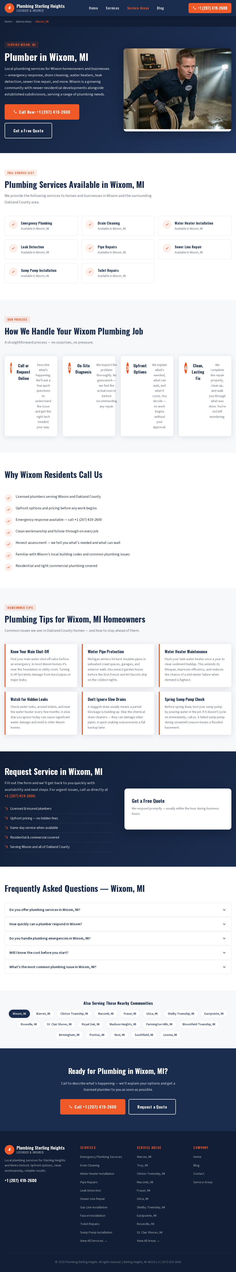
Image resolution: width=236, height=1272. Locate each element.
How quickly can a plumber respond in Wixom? (45, 924)
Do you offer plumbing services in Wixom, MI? (44, 909)
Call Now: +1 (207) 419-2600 (45, 112)
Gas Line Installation (93, 1207)
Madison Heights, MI (123, 1024)
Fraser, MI (130, 1013)
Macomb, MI (106, 1013)
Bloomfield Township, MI (199, 1024)
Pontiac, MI (97, 1035)
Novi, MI (120, 1035)
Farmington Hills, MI (159, 1024)
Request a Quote (152, 1107)
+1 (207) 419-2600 (212, 8)
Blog (160, 7)
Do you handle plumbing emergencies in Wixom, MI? (50, 938)
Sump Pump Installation (96, 1232)
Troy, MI (142, 1165)
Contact (198, 1173)
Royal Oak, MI (91, 1024)
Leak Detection (90, 1190)
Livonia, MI (170, 1035)
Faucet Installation (92, 1215)
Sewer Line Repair (92, 1199)
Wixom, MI (42, 22)
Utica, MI (152, 1013)
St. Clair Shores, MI (59, 1024)
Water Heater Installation (97, 1173)
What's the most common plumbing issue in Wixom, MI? (52, 967)
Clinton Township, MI (74, 1013)
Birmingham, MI (69, 1035)
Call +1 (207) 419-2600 (95, 1107)
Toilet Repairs (90, 1224)
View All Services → (93, 1241)
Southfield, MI (144, 1035)
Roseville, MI (29, 1024)
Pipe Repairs (89, 1182)
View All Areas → (148, 1241)
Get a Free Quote (28, 130)
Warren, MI (43, 1013)
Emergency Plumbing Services (101, 1157)
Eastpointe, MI (214, 1013)
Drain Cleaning (90, 1165)
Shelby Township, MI (181, 1013)
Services (112, 7)
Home (93, 7)
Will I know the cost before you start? (38, 952)
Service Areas (138, 7)
